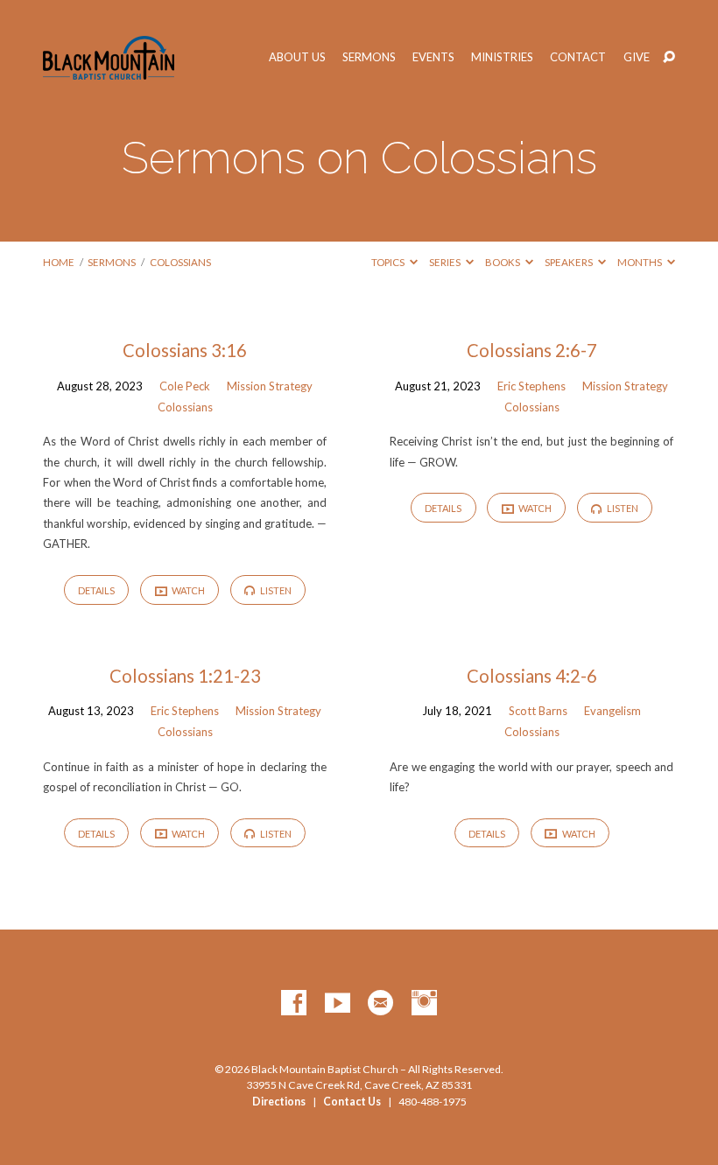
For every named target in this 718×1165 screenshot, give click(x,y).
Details (96, 590)
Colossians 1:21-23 (185, 675)
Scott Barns (538, 711)
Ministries (502, 57)
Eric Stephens (531, 386)
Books (503, 262)
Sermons (369, 57)
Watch (187, 590)
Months (640, 262)
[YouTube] (337, 1003)
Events (433, 57)
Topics (388, 262)
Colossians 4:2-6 (532, 675)
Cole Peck (184, 386)
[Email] (380, 1003)
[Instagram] (424, 1003)
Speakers (570, 262)
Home (58, 262)
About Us (297, 57)
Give (636, 57)
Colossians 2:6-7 (532, 350)
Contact (578, 57)
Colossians (180, 262)
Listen (275, 590)
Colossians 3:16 (185, 350)
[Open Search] (669, 58)
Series (445, 262)
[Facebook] (293, 1003)
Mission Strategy (270, 386)
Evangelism (612, 711)
